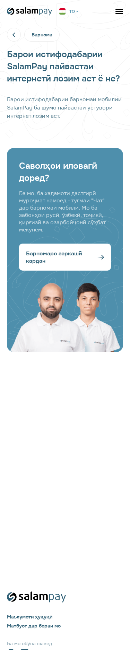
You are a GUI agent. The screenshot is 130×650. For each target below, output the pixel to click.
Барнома (42, 35)
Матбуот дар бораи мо (34, 626)
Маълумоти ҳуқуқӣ (29, 617)
